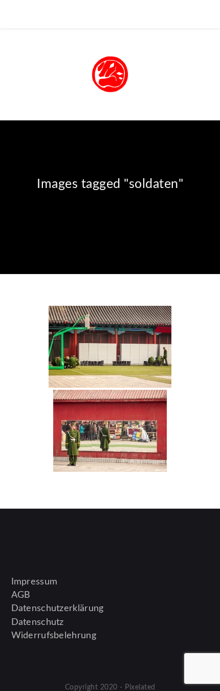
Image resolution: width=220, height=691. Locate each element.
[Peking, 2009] (110, 347)
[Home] (110, 211)
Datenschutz (37, 622)
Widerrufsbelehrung (53, 635)
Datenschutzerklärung (57, 608)
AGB (21, 595)
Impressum (34, 582)
